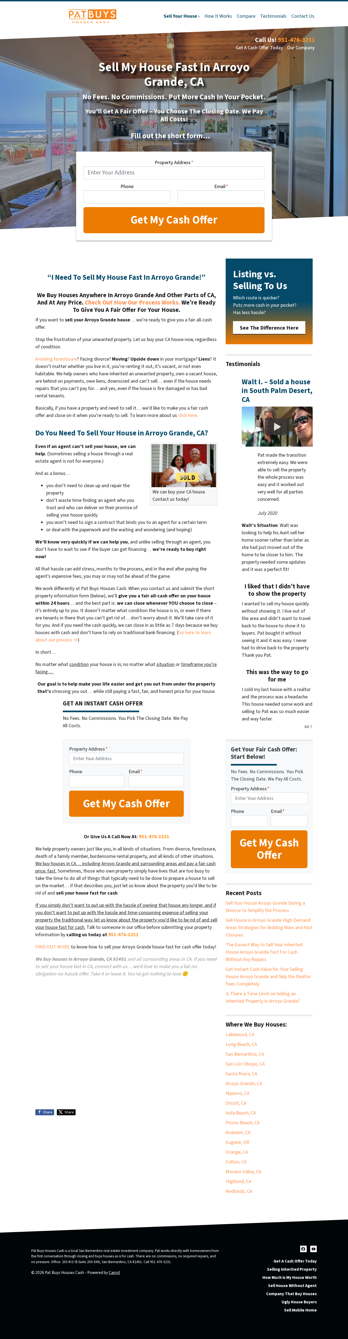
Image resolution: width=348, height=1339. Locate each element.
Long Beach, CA (241, 1044)
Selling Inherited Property (292, 1269)
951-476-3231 (296, 39)
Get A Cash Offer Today (259, 47)
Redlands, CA (239, 1191)
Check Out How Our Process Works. (132, 302)
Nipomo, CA (237, 1093)
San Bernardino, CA (245, 1054)
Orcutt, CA (236, 1103)
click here (187, 415)
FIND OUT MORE (52, 947)
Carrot (114, 1273)
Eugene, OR (237, 1142)
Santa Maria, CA (241, 1073)
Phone (126, 186)
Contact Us (302, 16)
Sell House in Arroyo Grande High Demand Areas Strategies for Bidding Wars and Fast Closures (269, 927)
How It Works (218, 16)
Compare (246, 16)
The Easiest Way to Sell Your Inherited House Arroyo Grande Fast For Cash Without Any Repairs (264, 952)
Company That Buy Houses (291, 1294)
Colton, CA (236, 1162)
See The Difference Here (269, 328)
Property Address (174, 162)
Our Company (301, 47)
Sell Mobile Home (300, 1310)
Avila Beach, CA (241, 1113)
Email (221, 186)
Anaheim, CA (238, 1132)
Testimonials (273, 16)
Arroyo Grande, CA (244, 1083)
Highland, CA (238, 1181)
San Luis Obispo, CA (245, 1064)
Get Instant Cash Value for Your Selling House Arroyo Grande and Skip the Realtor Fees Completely (268, 976)
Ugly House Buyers (299, 1302)
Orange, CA (237, 1152)
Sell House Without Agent (292, 1286)
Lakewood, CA (240, 1034)
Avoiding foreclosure (56, 359)
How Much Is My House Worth (289, 1277)
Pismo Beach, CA (243, 1122)
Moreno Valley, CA (243, 1171)
